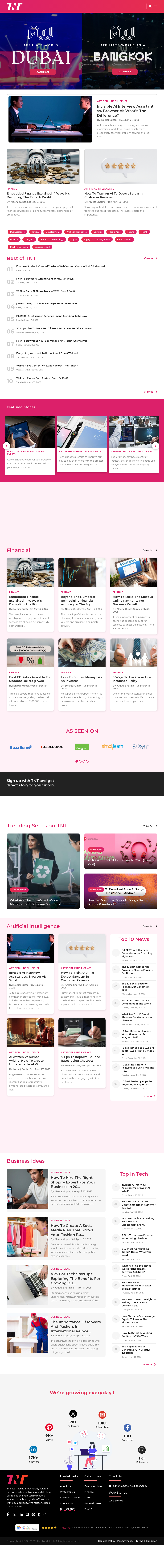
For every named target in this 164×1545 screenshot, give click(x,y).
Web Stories (116, 1500)
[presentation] (6, 445)
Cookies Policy (106, 1541)
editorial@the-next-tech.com (130, 1485)
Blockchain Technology (52, 239)
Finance (14, 239)
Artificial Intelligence (77, 232)
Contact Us (66, 1503)
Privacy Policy (125, 1541)
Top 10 (74, 239)
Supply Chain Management (97, 239)
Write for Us (67, 1492)
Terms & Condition (146, 1541)
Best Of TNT (67, 1509)
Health (144, 232)
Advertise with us (70, 1497)
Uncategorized (42, 247)
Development (53, 232)
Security (98, 232)
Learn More (42, 72)
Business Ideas (17, 232)
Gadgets (29, 239)
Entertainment (124, 239)
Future (130, 232)
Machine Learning (19, 247)
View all (149, 258)
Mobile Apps (114, 232)
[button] (76, 762)
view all (148, 550)
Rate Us (65, 1527)
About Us (65, 1486)
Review (35, 232)
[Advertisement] (82, 520)
